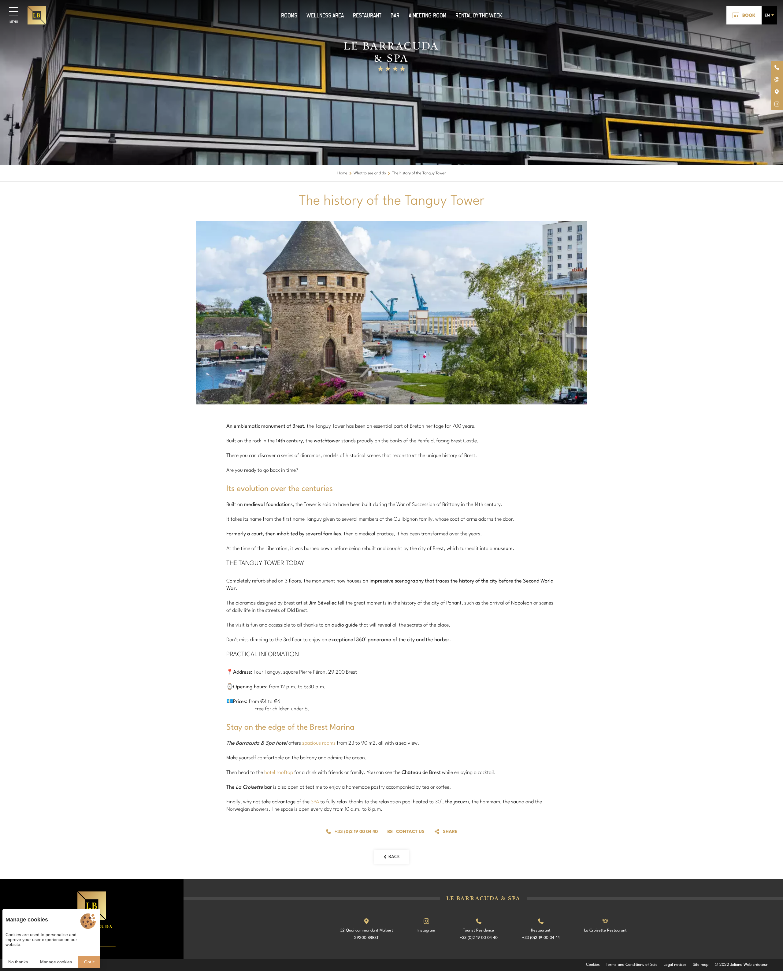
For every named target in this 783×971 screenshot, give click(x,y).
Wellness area (325, 15)
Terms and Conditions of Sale (632, 965)
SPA (315, 802)
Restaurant (367, 15)
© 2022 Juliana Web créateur (741, 965)
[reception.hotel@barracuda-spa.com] (777, 79)
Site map (701, 965)
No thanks (18, 961)
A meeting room (427, 15)
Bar (395, 15)
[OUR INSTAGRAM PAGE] (777, 104)
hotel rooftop (278, 772)
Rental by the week (478, 15)
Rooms (289, 15)
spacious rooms (319, 743)
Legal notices (675, 965)
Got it (89, 961)
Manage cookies (56, 961)
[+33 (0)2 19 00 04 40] (777, 67)
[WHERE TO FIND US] (777, 92)
